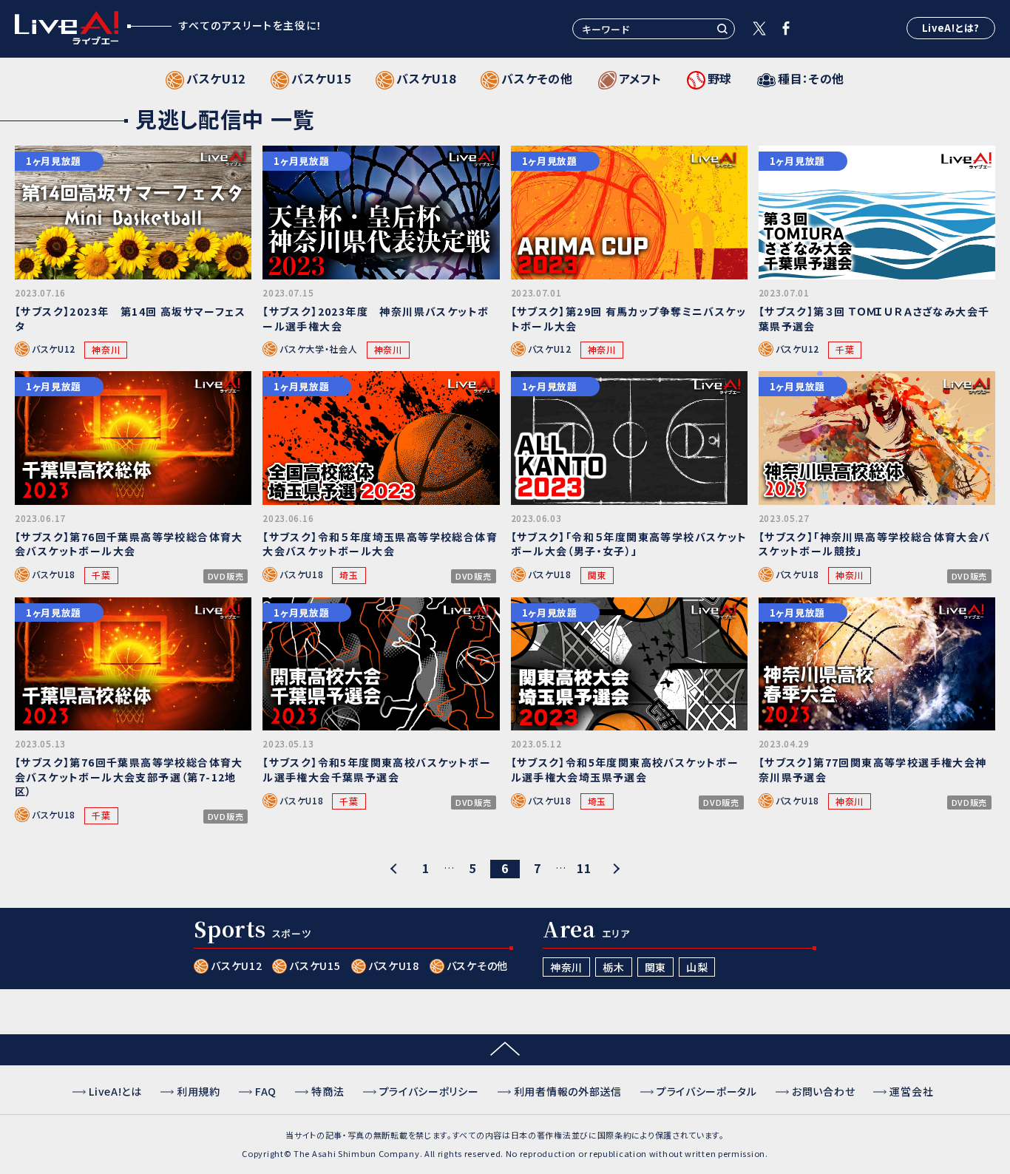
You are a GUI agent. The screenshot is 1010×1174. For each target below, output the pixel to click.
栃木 (613, 967)
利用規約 (198, 1091)
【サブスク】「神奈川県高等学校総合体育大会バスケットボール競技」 (875, 544)
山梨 (697, 967)
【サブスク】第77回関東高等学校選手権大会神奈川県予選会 (873, 769)
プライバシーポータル (707, 1091)
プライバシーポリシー (429, 1091)
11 (584, 868)
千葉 (845, 349)
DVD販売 (226, 576)
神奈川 (106, 349)
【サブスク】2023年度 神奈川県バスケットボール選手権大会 (375, 318)
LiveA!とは (115, 1091)
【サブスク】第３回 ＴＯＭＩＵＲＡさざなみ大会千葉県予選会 (874, 318)
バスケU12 (53, 349)
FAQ (266, 1091)
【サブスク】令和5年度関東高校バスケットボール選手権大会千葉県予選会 (376, 769)
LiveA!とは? (951, 28)
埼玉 (348, 575)
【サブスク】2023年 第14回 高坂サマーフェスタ (130, 318)
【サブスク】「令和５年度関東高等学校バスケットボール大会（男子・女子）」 (629, 544)
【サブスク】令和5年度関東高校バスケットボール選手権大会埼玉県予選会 (625, 769)
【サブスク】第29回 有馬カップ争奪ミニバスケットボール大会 (629, 318)
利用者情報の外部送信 (568, 1091)
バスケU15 (314, 965)
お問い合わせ (823, 1091)
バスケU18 (53, 575)
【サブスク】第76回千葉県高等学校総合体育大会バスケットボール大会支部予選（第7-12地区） (129, 776)
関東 (597, 575)
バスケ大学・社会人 (318, 349)
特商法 (327, 1091)
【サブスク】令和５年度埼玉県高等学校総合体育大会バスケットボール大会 (380, 544)
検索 (722, 28)
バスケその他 (477, 965)
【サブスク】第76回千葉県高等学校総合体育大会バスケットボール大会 (129, 544)
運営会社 (911, 1091)
